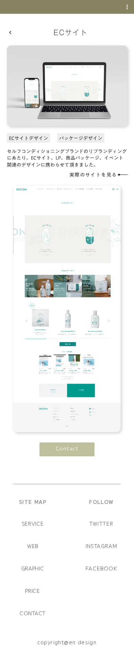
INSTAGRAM (102, 545)
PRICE (32, 590)
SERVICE (33, 523)
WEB (32, 545)
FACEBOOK (101, 568)
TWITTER (101, 523)
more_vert (127, 6)
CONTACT (33, 613)
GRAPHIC (32, 568)
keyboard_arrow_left (10, 32)
